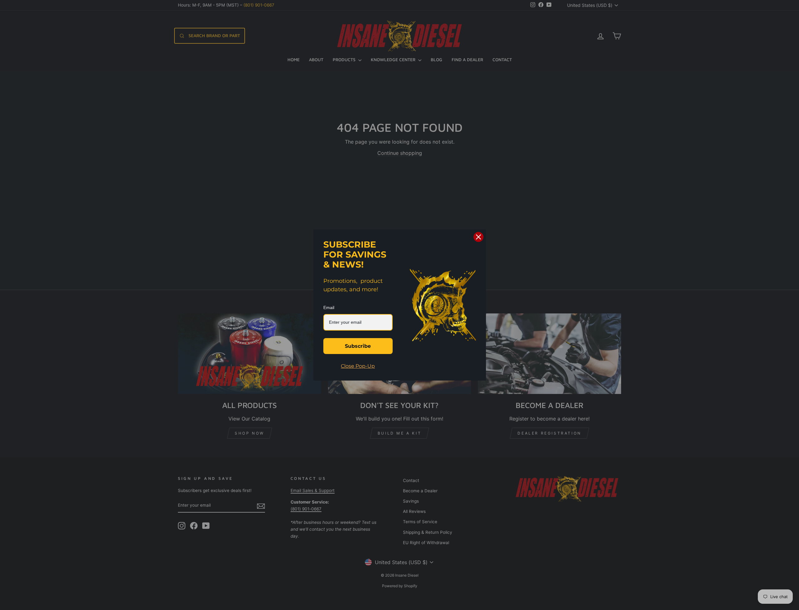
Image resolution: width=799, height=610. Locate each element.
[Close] (478, 236)
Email (328, 307)
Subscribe (358, 346)
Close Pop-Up (358, 366)
